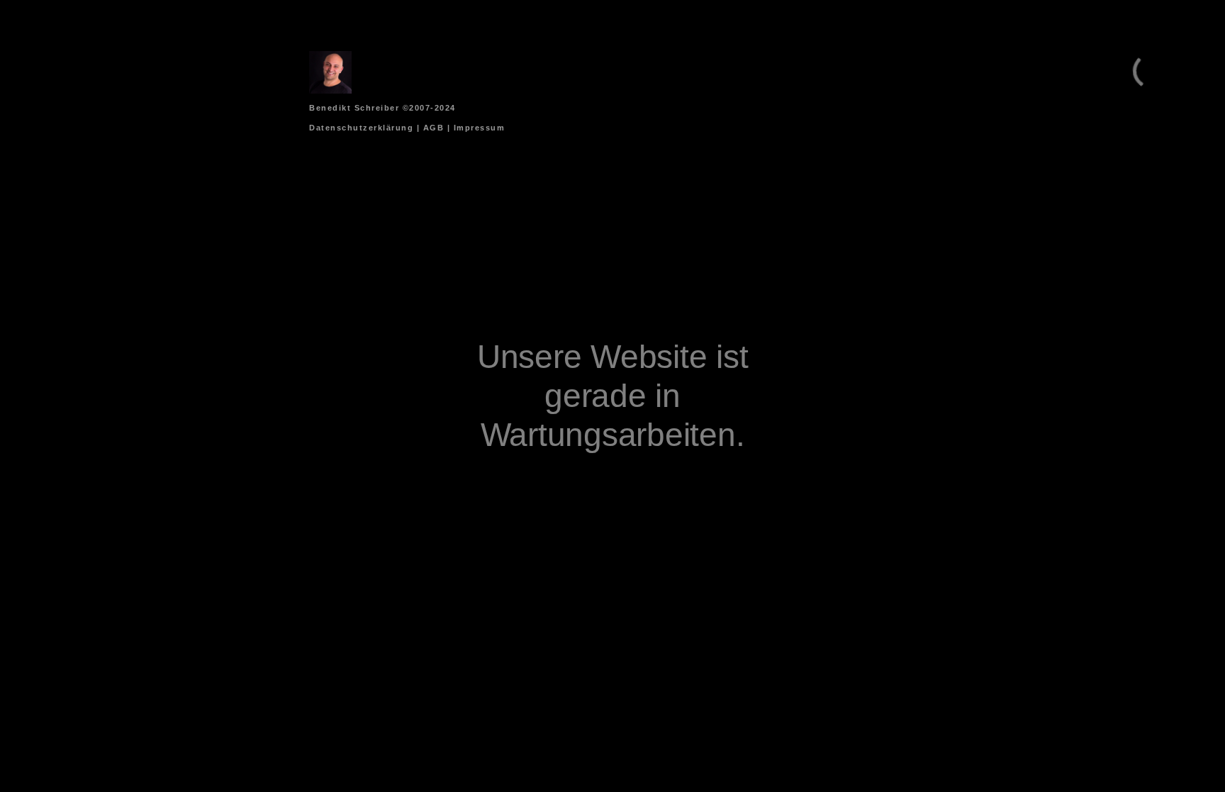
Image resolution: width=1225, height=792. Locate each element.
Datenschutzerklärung (361, 127)
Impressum (479, 127)
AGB (433, 127)
